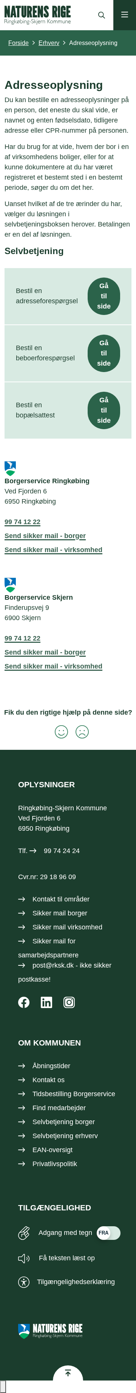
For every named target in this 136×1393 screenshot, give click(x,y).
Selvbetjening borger (63, 1122)
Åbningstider (51, 1066)
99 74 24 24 (62, 851)
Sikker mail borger (59, 913)
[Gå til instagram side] (69, 1002)
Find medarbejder (59, 1108)
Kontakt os (48, 1080)
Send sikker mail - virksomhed (53, 550)
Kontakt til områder (61, 899)
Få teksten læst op (66, 1258)
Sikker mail (49, 941)
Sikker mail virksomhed (67, 927)
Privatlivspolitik (54, 1164)
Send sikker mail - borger (45, 536)
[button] (3, 1387)
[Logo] (38, 15)
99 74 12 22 (22, 522)
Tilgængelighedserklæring (76, 1282)
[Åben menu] (124, 15)
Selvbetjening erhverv (65, 1136)
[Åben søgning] (99, 15)
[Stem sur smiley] (78, 731)
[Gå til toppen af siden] (68, 1373)
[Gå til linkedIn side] (46, 1002)
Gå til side (104, 296)
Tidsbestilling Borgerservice (73, 1094)
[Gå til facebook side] (23, 1002)
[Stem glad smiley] (57, 731)
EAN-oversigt (52, 1150)
